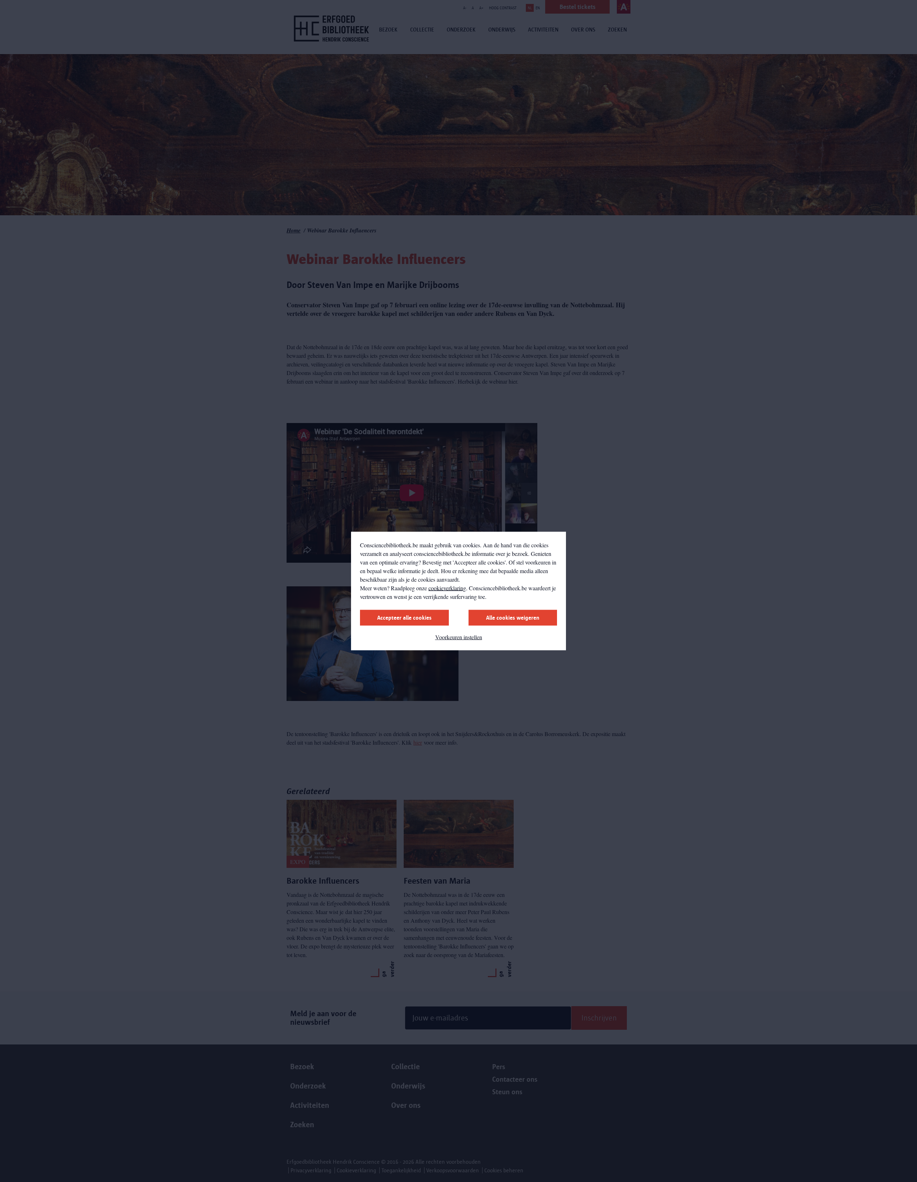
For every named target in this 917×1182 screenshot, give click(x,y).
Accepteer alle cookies (404, 618)
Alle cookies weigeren (512, 618)
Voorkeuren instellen (458, 637)
